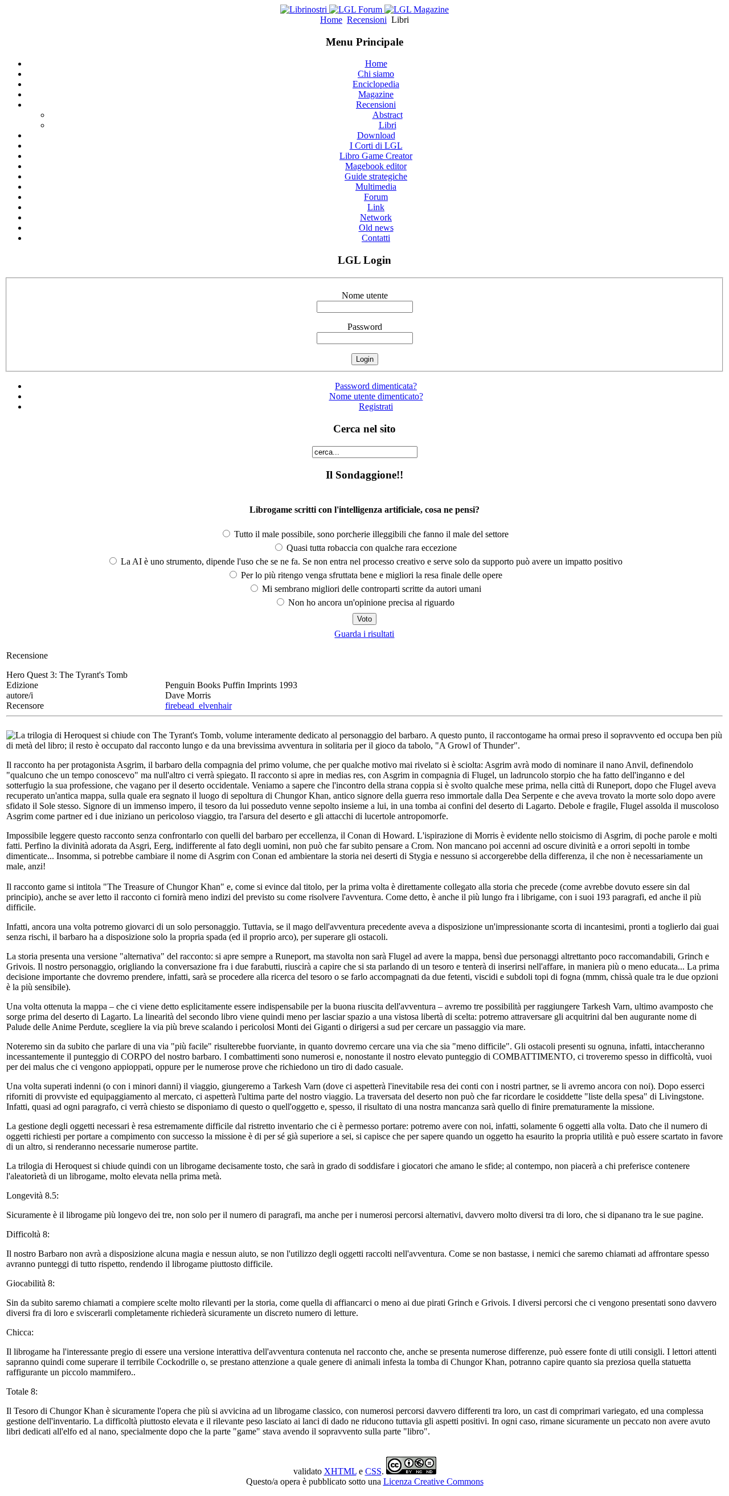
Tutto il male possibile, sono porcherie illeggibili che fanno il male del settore (370, 534)
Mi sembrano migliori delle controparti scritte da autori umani (370, 589)
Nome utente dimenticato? (376, 396)
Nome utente (365, 295)
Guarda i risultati (364, 634)
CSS (373, 1471)
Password (364, 327)
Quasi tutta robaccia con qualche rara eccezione (370, 548)
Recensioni (367, 19)
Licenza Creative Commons (433, 1481)
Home (331, 19)
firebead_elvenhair (198, 705)
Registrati (376, 406)
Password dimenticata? (376, 386)
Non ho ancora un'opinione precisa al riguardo (370, 602)
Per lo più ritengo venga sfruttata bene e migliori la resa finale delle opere (370, 575)
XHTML (340, 1471)
